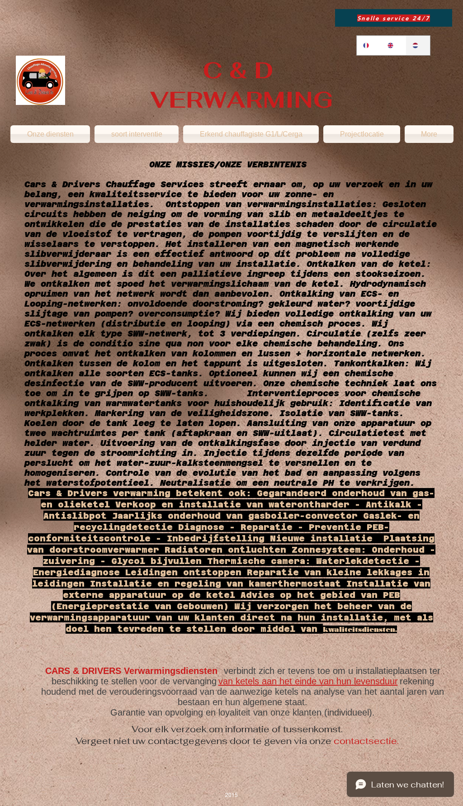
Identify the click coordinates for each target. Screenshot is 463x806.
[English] (393, 45)
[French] (369, 45)
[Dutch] (418, 45)
